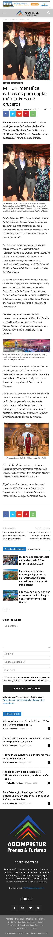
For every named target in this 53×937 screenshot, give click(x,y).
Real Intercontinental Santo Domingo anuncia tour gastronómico (14, 535)
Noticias (6, 83)
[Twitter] (30, 908)
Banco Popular (21, 928)
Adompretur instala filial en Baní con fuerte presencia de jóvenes (38, 535)
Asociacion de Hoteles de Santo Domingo (25, 925)
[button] (49, 13)
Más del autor (34, 549)
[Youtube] (38, 908)
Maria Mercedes (10, 728)
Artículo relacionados (14, 549)
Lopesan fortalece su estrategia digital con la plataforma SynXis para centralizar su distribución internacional (33, 578)
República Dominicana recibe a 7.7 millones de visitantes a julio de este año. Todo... (26, 775)
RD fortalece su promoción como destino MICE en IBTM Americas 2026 (34, 560)
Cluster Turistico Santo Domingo (21, 922)
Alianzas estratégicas (15, 919)
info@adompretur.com (33, 887)
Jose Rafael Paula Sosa (13, 783)
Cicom (40, 922)
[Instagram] (22, 908)
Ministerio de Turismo (35, 919)
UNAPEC (34, 928)
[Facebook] (15, 908)
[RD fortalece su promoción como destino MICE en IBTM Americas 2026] (10, 560)
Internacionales (17, 83)
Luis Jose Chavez (13, 109)
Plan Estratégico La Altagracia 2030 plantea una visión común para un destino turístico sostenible (26, 796)
